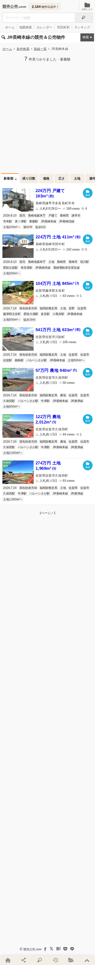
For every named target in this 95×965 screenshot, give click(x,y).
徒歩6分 (40, 227)
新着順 (8, 178)
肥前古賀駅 (10, 267)
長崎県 (64, 215)
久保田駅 (9, 401)
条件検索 (23, 49)
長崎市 (73, 262)
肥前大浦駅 (31, 314)
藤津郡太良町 (12, 314)
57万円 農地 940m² (56, 370)
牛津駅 (45, 401)
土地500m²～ (11, 319)
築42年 (28, 227)
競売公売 (10, 6)
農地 (63, 395)
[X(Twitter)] (51, 949)
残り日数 (29, 178)
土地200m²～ (11, 273)
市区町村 (63, 27)
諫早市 (76, 215)
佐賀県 (81, 308)
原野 (72, 308)
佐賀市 (84, 354)
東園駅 (33, 221)
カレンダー (44, 27)
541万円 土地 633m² (58, 329)
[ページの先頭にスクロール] (87, 960)
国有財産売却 (28, 308)
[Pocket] (65, 949)
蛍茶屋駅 (26, 267)
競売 (22, 215)
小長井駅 (58, 314)
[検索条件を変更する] (87, 38)
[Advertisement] (47, 117)
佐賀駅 (7, 360)
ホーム (10, 27)
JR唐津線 (77, 401)
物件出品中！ (45, 7)
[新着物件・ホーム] (8, 960)
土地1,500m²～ (13, 499)
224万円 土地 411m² (58, 237)
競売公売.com (32, 949)
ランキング (82, 27)
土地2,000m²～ (13, 453)
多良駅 (45, 314)
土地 (77, 178)
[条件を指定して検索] (40, 960)
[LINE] (72, 949)
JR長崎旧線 (66, 221)
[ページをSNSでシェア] (24, 960)
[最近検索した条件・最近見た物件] (55, 960)
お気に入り (87, 9)
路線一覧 (40, 49)
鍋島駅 (19, 360)
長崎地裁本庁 (37, 215)
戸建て (52, 215)
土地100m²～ (11, 227)
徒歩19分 (29, 319)
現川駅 (84, 262)
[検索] (84, 18)
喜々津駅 (21, 221)
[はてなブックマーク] (58, 949)
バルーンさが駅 (36, 360)
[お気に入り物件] (71, 960)
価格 (46, 178)
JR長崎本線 (48, 221)
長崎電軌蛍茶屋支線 (66, 267)
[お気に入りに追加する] (88, 193)
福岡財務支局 (48, 308)
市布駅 (7, 221)
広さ (61, 178)
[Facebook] (44, 949)
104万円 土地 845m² (57, 283)
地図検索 (25, 27)
